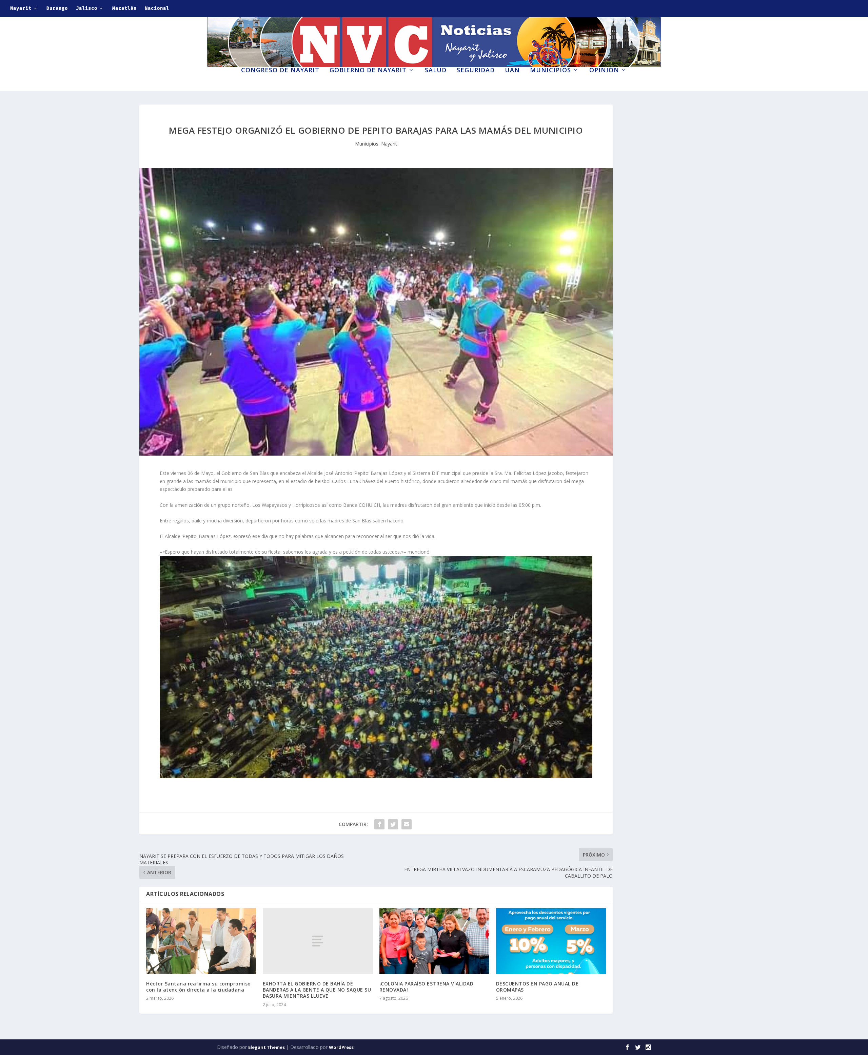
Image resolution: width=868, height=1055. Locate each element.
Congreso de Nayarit (280, 70)
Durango (57, 8)
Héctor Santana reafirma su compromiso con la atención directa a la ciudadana (198, 986)
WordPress (341, 1047)
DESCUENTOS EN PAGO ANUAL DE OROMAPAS (537, 986)
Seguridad (476, 70)
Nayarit (21, 8)
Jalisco (86, 8)
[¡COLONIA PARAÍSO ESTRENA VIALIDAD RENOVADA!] (434, 941)
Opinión (604, 70)
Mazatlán (124, 8)
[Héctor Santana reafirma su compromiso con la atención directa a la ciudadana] (201, 941)
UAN (512, 70)
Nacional (157, 8)
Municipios (550, 70)
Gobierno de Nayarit (368, 70)
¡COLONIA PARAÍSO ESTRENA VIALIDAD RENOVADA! (426, 986)
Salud (436, 70)
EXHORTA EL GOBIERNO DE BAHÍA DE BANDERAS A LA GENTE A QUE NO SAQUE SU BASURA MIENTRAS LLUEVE (317, 989)
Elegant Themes (266, 1047)
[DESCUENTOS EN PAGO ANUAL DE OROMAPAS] (551, 941)
